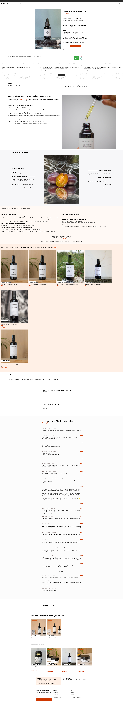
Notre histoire (55, 692)
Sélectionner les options (35, 641)
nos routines (54, 247)
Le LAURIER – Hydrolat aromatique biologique (9, 324)
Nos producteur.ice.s (57, 695)
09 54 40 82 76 (53, 679)
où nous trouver (28, 3)
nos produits (13, 3)
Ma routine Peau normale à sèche (37, 637)
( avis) (67, 13)
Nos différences (56, 694)
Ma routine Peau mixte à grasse (52, 637)
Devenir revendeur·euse (57, 697)
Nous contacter (73, 694)
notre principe (20, 3)
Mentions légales (74, 700)
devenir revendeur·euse (37, 3)
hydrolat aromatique (24, 99)
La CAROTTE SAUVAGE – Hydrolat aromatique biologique (67, 284)
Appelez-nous (66, 682)
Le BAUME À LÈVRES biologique (37, 666)
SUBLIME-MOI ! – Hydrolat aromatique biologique (10, 364)
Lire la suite (3, 327)
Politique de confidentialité (75, 697)
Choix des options (50, 671)
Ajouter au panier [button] (4, 367)
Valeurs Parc (32, 57)
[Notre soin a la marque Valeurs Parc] (81, 58)
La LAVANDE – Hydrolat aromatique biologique (93, 284)
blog (44, 3)
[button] (117, 3)
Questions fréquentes (74, 692)
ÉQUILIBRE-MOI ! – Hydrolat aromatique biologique (38, 284)
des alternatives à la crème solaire (65, 238)
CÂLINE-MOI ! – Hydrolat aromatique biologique (9, 284)
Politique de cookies (74, 699)
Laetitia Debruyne (64, 706)
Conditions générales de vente (76, 695)
